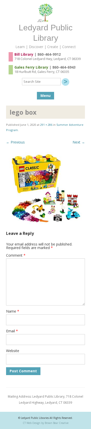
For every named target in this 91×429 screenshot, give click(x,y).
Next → (79, 142)
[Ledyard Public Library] (45, 20)
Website (12, 350)
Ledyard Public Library (46, 33)
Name (12, 311)
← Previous (15, 142)
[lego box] (45, 188)
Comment (16, 255)
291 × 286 (46, 125)
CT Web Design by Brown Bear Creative (46, 423)
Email (12, 331)
